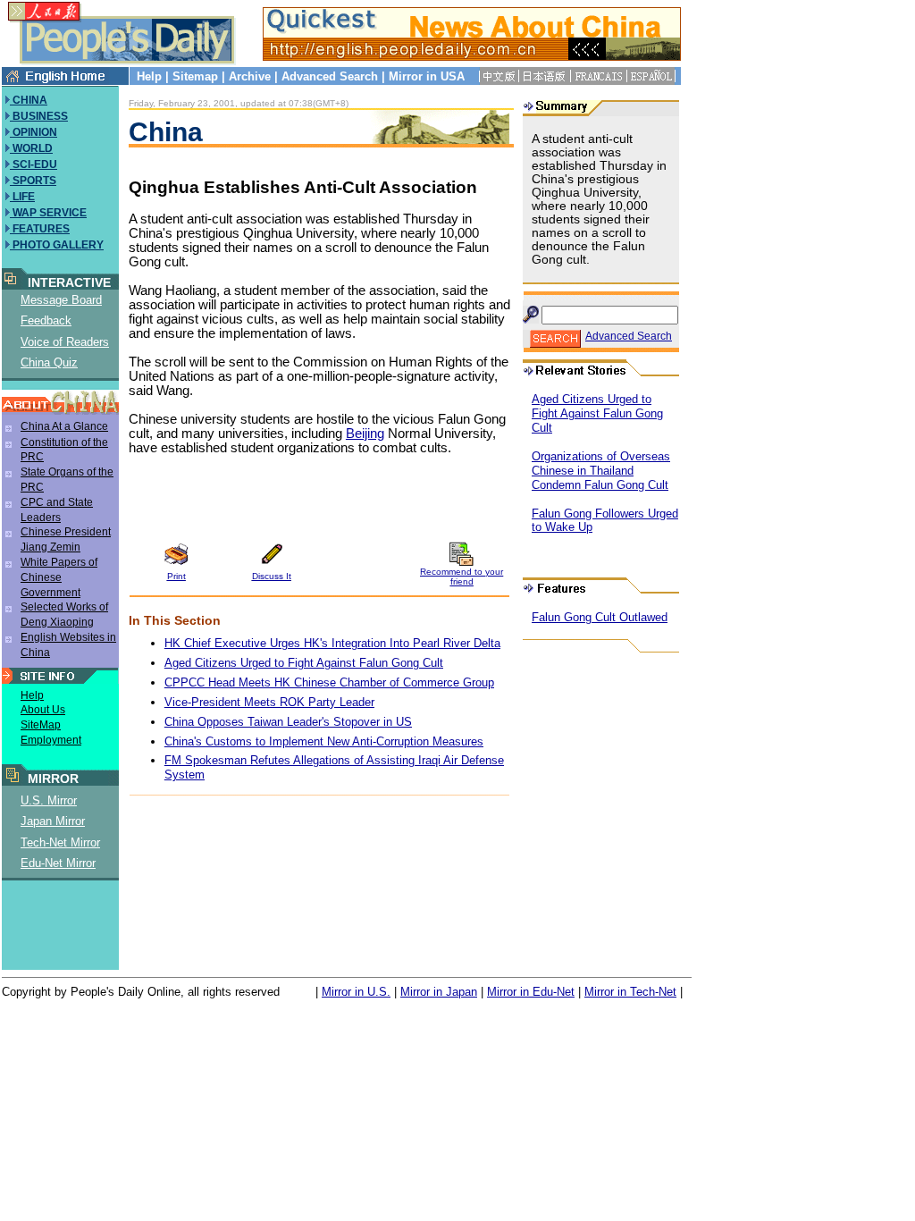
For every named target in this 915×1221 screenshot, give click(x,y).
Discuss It (271, 576)
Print (176, 576)
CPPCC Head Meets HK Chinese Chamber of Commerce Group (329, 682)
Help (149, 76)
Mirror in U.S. (356, 991)
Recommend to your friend (461, 576)
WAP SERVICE (48, 212)
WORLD (31, 148)
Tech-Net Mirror (60, 842)
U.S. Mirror (49, 800)
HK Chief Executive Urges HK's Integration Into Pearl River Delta (332, 643)
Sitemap (195, 76)
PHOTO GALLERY (57, 245)
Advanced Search (329, 76)
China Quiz (49, 362)
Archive (250, 76)
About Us (43, 709)
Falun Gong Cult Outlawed (599, 617)
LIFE (22, 196)
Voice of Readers (65, 342)
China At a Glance (64, 426)
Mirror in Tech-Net (630, 991)
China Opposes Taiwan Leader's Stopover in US (288, 721)
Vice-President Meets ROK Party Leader (269, 702)
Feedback (46, 320)
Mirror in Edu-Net (531, 991)
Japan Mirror (53, 821)
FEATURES (40, 229)
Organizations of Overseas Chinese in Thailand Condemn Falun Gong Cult (601, 471)
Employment (51, 740)
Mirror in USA (427, 76)
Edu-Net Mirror (58, 863)
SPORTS (33, 180)
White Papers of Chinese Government (59, 577)
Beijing (365, 433)
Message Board (61, 300)
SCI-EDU (33, 164)
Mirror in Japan (438, 991)
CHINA (28, 100)
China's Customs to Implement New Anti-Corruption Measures (323, 741)
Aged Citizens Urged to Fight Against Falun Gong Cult (303, 662)
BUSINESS (39, 116)
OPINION (33, 132)
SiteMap (41, 725)
